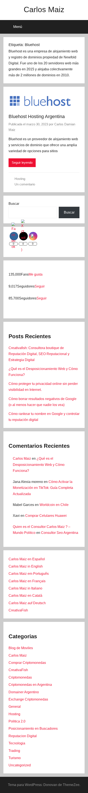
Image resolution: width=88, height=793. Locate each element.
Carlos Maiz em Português (29, 573)
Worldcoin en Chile (54, 505)
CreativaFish (18, 610)
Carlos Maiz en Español (27, 559)
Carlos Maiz (44, 9)
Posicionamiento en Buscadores (33, 728)
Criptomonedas (20, 677)
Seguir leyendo (22, 162)
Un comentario (25, 184)
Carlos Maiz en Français (27, 581)
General (15, 706)
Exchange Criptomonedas (28, 699)
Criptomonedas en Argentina (30, 684)
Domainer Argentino (24, 692)
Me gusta (36, 274)
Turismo (15, 758)
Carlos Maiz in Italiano (25, 588)
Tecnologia (17, 743)
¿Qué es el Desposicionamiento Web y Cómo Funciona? (39, 465)
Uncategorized (20, 765)
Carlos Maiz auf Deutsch (27, 603)
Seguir (40, 286)
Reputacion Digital (23, 736)
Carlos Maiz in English (26, 566)
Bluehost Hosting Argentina (37, 116)
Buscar (14, 203)
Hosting (20, 179)
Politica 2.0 (17, 721)
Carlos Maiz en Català (25, 595)
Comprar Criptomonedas (27, 662)
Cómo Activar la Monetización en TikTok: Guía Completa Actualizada (43, 488)
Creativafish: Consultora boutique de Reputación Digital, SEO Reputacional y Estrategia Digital (39, 354)
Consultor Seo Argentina (59, 532)
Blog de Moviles (21, 648)
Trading (14, 751)
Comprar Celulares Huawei (46, 515)
